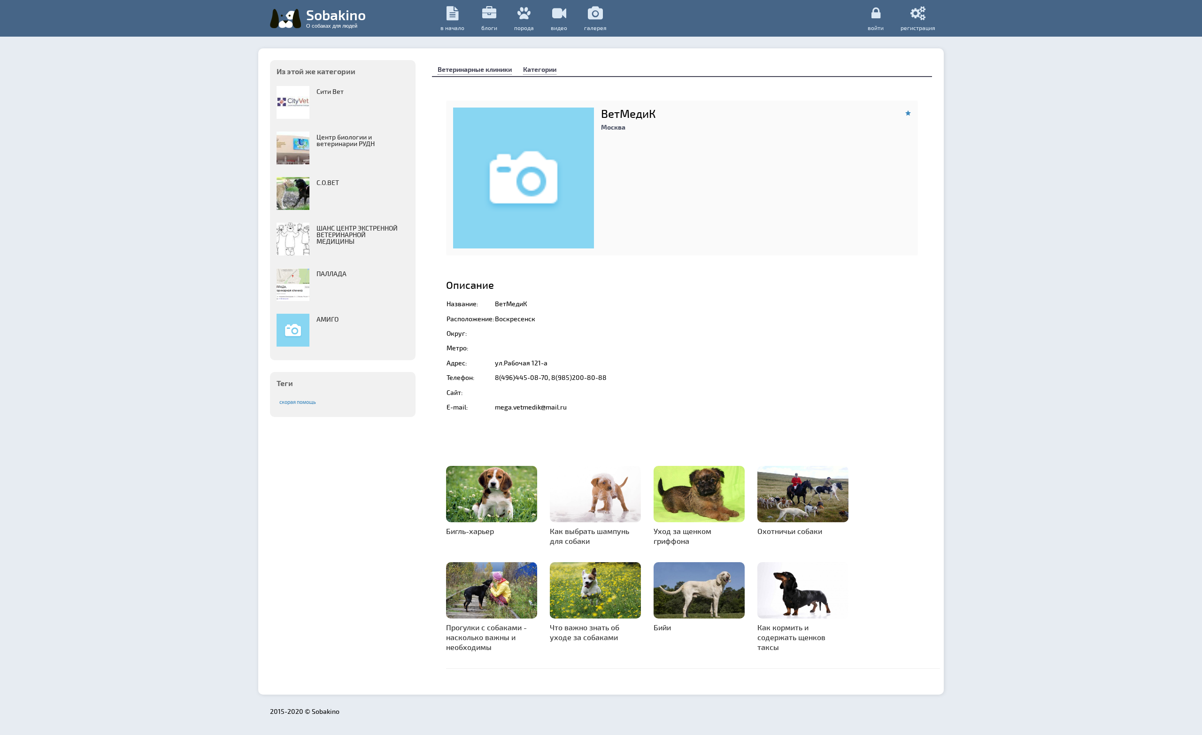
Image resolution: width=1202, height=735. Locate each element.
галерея (595, 27)
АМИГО (327, 319)
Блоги (489, 27)
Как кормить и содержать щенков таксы (791, 637)
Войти (876, 27)
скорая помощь (297, 402)
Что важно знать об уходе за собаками (584, 632)
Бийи (662, 627)
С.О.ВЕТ (327, 182)
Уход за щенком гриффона (682, 535)
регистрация (918, 27)
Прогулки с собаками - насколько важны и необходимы (486, 637)
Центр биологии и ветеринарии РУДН (345, 140)
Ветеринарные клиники (475, 69)
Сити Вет (330, 91)
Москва (613, 127)
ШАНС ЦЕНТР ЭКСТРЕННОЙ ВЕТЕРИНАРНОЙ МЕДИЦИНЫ (357, 234)
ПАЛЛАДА (331, 274)
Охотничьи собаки (789, 530)
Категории (539, 69)
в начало (452, 27)
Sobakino (336, 17)
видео (559, 27)
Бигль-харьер (470, 530)
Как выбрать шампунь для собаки (589, 535)
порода (524, 27)
